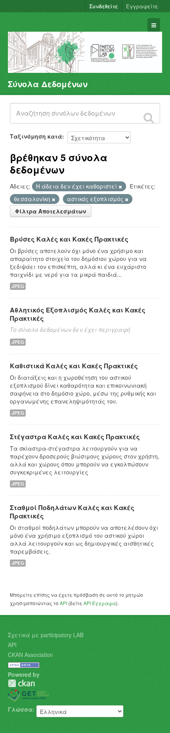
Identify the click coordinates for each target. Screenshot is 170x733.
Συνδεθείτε (103, 6)
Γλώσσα (20, 709)
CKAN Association (30, 655)
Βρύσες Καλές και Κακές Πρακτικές (69, 239)
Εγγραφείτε (142, 6)
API (63, 603)
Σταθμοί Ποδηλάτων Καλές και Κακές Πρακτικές (72, 511)
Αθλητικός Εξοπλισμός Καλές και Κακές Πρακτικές (77, 314)
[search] (148, 118)
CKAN (21, 683)
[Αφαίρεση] (120, 186)
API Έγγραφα (99, 603)
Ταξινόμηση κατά (36, 136)
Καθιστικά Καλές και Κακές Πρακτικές (74, 365)
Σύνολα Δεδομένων (47, 83)
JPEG (17, 286)
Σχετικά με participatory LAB (45, 635)
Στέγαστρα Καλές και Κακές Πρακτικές (75, 436)
